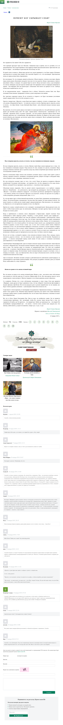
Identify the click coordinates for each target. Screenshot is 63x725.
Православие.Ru (21, 651)
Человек (9, 7)
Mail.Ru (16, 656)
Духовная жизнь (15, 7)
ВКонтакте (10, 656)
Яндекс (13, 656)
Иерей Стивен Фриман (53, 22)
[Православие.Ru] (13, 2)
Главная (4, 7)
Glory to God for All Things (53, 313)
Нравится (5, 12)
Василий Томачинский (54, 311)
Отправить (48, 692)
